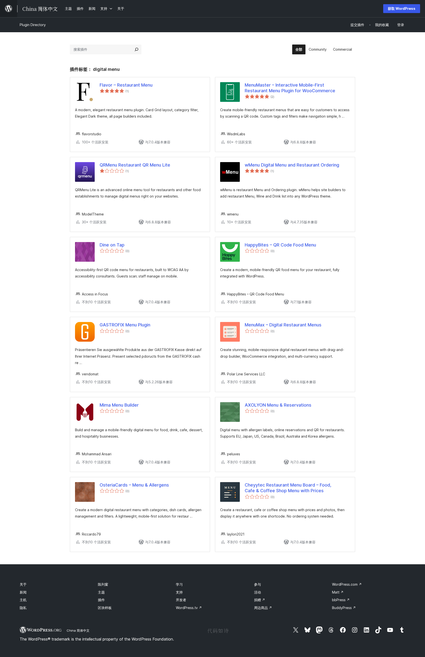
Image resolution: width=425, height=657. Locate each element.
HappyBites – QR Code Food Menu (280, 244)
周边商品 (263, 608)
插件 (101, 600)
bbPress (341, 600)
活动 (257, 592)
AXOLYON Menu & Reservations (278, 405)
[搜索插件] (136, 49)
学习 (179, 584)
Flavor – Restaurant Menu (126, 85)
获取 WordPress (401, 8)
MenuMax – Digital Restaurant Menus (283, 324)
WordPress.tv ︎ (189, 608)
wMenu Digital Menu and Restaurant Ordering (292, 165)
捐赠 (259, 600)
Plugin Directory (33, 25)
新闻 (23, 592)
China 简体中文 (78, 630)
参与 (257, 584)
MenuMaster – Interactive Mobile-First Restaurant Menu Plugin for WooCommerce (290, 87)
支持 (179, 592)
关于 (23, 584)
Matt (338, 592)
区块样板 (105, 608)
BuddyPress (344, 608)
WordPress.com (347, 584)
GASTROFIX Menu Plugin (125, 324)
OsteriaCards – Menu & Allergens (134, 485)
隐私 (23, 608)
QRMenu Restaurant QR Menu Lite (135, 165)
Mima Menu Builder (119, 405)
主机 (23, 600)
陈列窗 (103, 584)
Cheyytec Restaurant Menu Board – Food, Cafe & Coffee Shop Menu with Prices (288, 487)
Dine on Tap (112, 244)
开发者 (181, 600)
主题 (101, 592)
